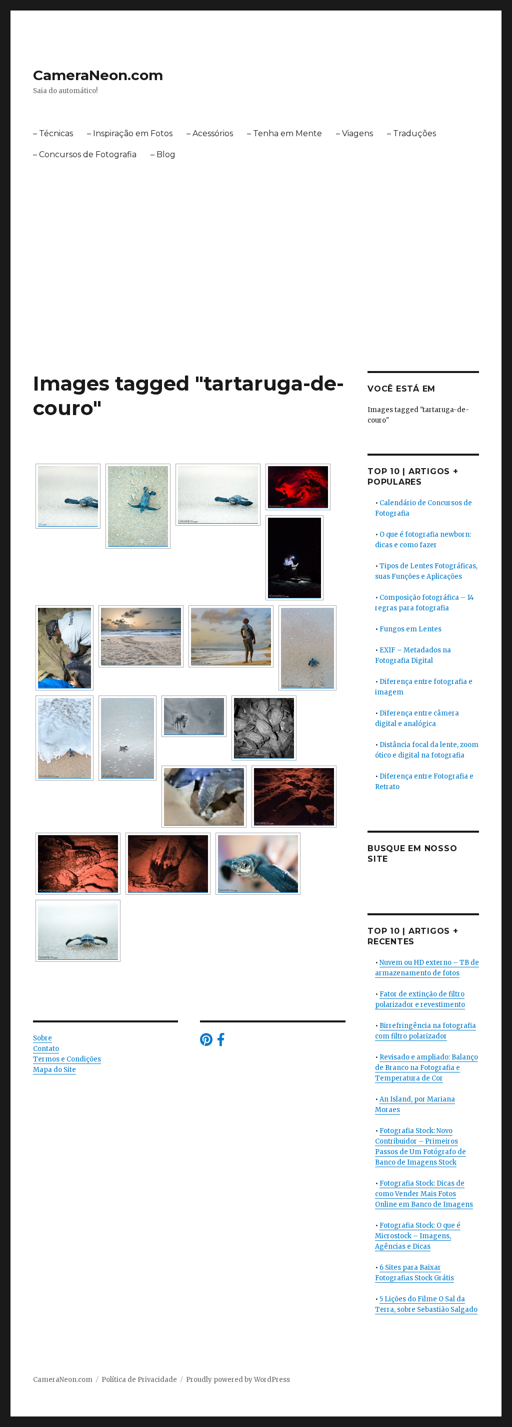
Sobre (42, 1038)
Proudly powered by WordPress (238, 1379)
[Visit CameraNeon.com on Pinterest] (206, 1042)
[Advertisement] (258, 297)
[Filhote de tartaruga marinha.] (194, 716)
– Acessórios (209, 133)
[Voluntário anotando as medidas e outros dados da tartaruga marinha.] (294, 558)
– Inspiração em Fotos (129, 133)
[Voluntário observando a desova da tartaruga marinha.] (298, 487)
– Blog (163, 154)
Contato (46, 1048)
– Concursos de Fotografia (84, 154)
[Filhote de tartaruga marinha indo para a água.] (307, 648)
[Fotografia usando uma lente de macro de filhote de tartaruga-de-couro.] (218, 494)
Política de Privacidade (139, 1379)
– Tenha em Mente (284, 133)
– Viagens (354, 133)
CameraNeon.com (98, 75)
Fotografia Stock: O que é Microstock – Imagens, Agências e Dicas (417, 1236)
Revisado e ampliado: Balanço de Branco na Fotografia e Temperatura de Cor (426, 1068)
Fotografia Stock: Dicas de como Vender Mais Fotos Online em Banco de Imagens (424, 1194)
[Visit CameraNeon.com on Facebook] (221, 1042)
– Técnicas (53, 133)
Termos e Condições (67, 1059)
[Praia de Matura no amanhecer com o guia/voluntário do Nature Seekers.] (231, 636)
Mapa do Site (54, 1069)
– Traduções (411, 133)
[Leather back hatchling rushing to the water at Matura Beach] (68, 496)
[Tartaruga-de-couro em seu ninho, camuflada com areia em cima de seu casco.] (294, 796)
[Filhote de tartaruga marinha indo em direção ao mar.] (138, 506)
